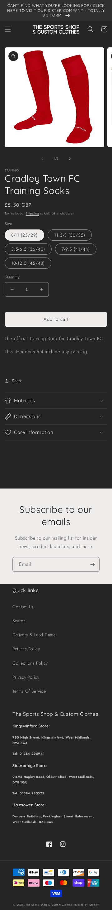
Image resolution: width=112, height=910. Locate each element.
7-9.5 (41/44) (76, 249)
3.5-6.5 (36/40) (28, 249)
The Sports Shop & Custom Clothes (49, 905)
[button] (8, 29)
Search (19, 621)
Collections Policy (30, 663)
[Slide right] (70, 159)
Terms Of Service (29, 691)
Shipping (32, 213)
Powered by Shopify (86, 905)
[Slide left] (42, 159)
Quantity (12, 277)
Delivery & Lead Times (34, 635)
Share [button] (17, 381)
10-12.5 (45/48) (28, 263)
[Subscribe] (92, 564)
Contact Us (23, 607)
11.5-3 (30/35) (69, 235)
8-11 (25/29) (24, 235)
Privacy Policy (25, 677)
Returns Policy (26, 649)
